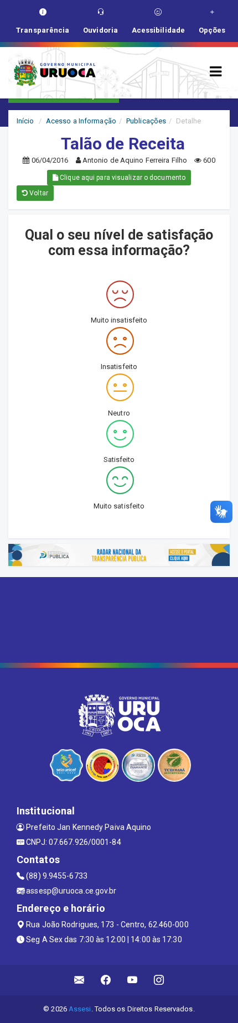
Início (25, 121)
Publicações (146, 121)
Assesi (80, 1009)
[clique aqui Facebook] (106, 980)
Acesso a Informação (81, 121)
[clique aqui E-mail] (79, 980)
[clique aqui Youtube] (132, 980)
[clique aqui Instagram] (159, 980)
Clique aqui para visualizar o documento (121, 177)
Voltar (38, 193)
